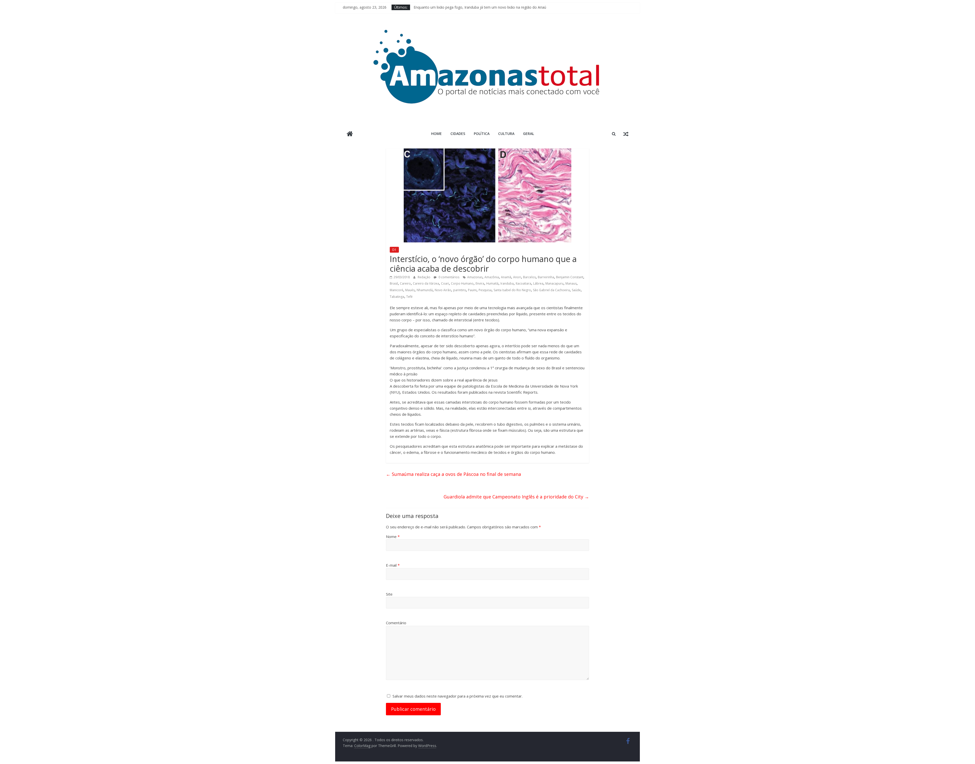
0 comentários (448, 277)
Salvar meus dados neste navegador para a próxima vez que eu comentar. (458, 696)
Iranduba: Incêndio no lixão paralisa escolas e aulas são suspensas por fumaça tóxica (484, 7)
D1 (394, 250)
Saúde (576, 290)
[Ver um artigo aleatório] (626, 134)
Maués (410, 290)
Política (482, 133)
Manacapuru (554, 283)
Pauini (472, 290)
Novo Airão (443, 290)
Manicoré (396, 290)
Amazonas (474, 277)
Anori (517, 277)
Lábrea (538, 283)
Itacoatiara (523, 283)
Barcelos (529, 277)
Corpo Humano (462, 283)
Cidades (457, 133)
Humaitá (492, 283)
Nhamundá (425, 290)
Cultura (506, 133)
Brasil (394, 283)
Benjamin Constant (569, 277)
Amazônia (491, 277)
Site (389, 594)
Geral (528, 133)
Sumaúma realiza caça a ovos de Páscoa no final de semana (453, 474)
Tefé (409, 296)
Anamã (506, 277)
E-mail (393, 565)
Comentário (396, 622)
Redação (424, 277)
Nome (393, 536)
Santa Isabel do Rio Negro (512, 290)
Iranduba (507, 283)
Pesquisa (485, 290)
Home (436, 133)
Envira (480, 283)
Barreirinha (546, 277)
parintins (459, 290)
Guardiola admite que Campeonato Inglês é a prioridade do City (516, 497)
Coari (445, 283)
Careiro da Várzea (426, 283)
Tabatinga (397, 296)
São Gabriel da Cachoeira (551, 290)
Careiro (405, 283)
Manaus (571, 283)
